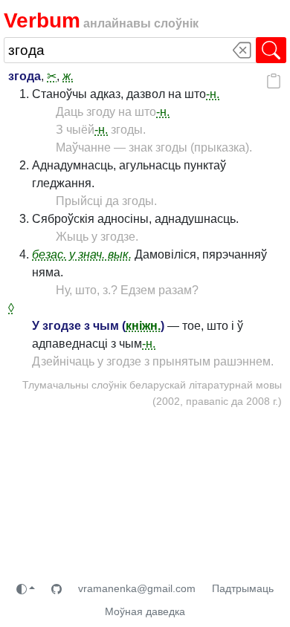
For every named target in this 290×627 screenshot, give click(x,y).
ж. (68, 76)
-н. (212, 94)
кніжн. (143, 325)
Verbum (42, 20)
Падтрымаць (243, 588)
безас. (49, 254)
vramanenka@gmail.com (137, 588)
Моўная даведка (145, 611)
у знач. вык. (100, 254)
